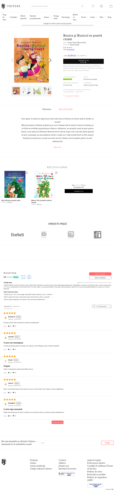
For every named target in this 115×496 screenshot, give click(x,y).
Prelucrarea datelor (96, 462)
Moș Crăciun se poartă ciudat (10, 200)
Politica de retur (94, 471)
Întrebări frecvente (67, 468)
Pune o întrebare (100, 278)
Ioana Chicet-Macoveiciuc (77, 42)
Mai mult (57, 147)
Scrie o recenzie (100, 274)
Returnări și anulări (96, 474)
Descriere (46, 109)
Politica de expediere (97, 477)
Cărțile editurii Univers (41, 468)
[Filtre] (94, 306)
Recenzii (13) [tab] (8, 306)
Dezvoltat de (109, 489)
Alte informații (65, 109)
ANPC (90, 480)
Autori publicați (37, 465)
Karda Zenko (74, 44)
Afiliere (62, 462)
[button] (50, 60)
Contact (62, 460)
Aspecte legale (94, 460)
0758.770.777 (79, 92)
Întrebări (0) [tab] (16, 306)
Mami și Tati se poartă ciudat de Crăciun (41, 201)
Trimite (107, 443)
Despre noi (64, 465)
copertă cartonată (88, 85)
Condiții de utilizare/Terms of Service (100, 467)
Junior (33, 462)
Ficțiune (34, 460)
